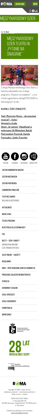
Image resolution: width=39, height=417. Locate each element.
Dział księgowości (9, 301)
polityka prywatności (11, 392)
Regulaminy (6, 261)
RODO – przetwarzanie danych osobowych (18, 268)
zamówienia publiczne (27, 392)
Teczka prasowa (8, 220)
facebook (15, 163)
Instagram (24, 163)
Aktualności (7, 207)
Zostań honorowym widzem (13, 170)
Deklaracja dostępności (10, 200)
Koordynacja (7, 308)
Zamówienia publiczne (10, 190)
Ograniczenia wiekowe (10, 244)
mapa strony (25, 389)
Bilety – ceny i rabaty (11, 240)
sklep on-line (16, 394)
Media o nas (6, 214)
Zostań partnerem (9, 183)
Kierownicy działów (10, 288)
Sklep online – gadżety (11, 255)
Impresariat (7, 314)
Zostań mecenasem (9, 176)
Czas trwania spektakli (10, 248)
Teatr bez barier (8, 196)
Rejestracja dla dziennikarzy (14, 227)
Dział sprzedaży (8, 294)
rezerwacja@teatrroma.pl (19, 413)
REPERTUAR (20, 4)
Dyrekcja (5, 281)
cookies (24, 394)
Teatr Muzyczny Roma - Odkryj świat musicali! (6, 4)
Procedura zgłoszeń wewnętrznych (16, 274)
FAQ (3, 234)
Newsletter (33, 163)
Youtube (5, 163)
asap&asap (18, 410)
